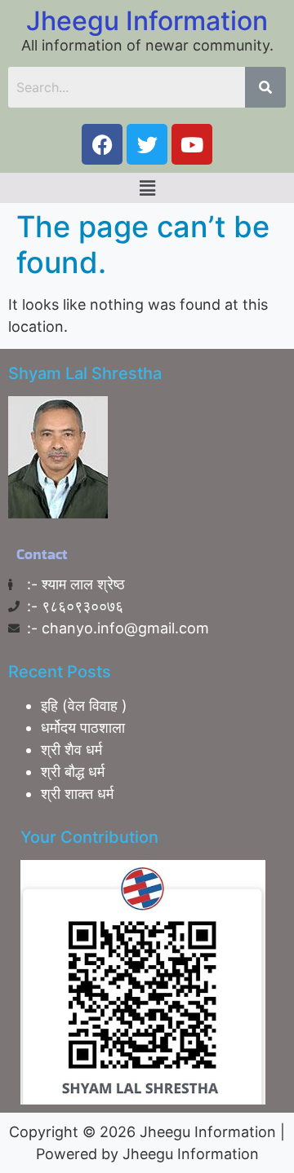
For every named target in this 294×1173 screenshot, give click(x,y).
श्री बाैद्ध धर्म (73, 771)
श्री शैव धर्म (71, 749)
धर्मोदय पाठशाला (83, 727)
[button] (147, 188)
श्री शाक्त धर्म (77, 793)
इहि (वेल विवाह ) (84, 705)
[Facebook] (102, 144)
